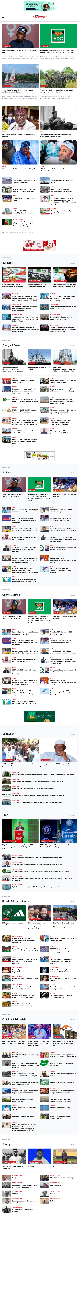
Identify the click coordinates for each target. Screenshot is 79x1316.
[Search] (8, 17)
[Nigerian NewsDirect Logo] (39, 17)
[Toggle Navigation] (3, 17)
